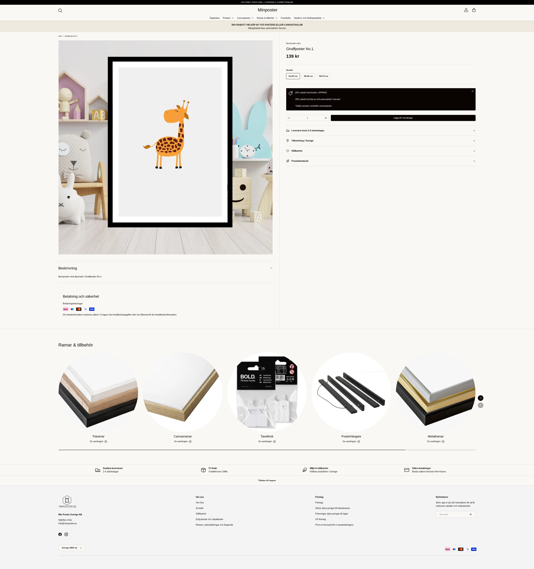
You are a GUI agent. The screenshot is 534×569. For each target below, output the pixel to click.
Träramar (98, 436)
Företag (319, 502)
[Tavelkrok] (267, 392)
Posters (226, 18)
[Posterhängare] (351, 392)
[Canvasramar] (182, 392)
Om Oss (200, 502)
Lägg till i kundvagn (403, 118)
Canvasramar (183, 436)
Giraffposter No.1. (71, 36)
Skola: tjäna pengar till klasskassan (332, 508)
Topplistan (214, 18)
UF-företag (320, 519)
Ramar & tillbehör (265, 18)
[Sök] (60, 10)
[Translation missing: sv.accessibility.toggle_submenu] (232, 18)
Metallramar (436, 436)
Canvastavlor (243, 18)
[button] (474, 10)
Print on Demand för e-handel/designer (334, 525)
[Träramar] (98, 392)
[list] (166, 147)
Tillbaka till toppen (267, 480)
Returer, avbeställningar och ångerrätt (214, 525)
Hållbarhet (201, 514)
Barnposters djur (293, 43)
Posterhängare (351, 436)
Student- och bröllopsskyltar (307, 18)
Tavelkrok (267, 436)
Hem (60, 36)
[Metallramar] (435, 392)
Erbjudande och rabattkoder (209, 519)
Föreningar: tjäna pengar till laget (331, 514)
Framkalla (286, 18)
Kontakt (199, 508)
